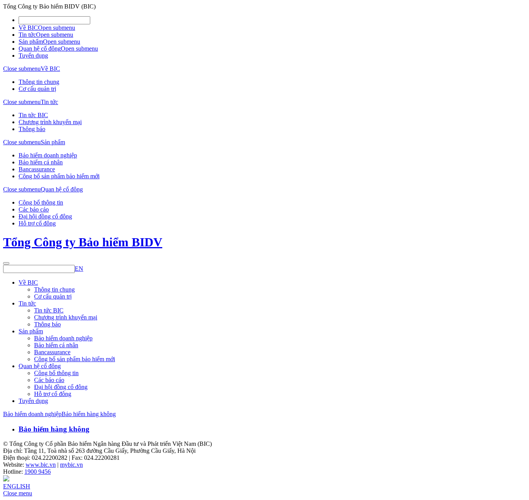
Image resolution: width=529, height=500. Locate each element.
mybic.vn (71, 464)
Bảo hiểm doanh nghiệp (48, 155)
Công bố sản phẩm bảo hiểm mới (59, 176)
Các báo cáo (34, 209)
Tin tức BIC (33, 115)
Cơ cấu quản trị (37, 88)
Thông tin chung (39, 81)
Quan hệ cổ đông (40, 48)
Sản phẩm (31, 41)
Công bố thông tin (41, 202)
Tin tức (27, 34)
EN (79, 268)
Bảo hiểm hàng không (89, 414)
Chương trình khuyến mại (50, 122)
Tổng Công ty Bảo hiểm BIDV (82, 242)
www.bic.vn (41, 464)
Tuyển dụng (33, 55)
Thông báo (32, 129)
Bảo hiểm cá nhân (41, 162)
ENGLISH (16, 486)
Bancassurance (37, 169)
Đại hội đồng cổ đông (45, 216)
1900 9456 (37, 471)
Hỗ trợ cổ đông (37, 223)
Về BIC (28, 27)
